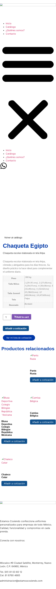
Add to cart (22, 317)
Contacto (11, 33)
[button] (28, 91)
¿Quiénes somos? (15, 30)
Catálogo (11, 26)
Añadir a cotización (16, 328)
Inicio (8, 23)
